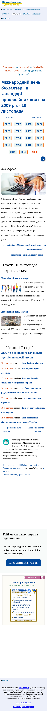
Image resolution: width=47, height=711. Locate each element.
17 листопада (7, 398)
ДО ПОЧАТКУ (7, 9)
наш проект (24, 688)
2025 (28, 124)
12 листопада (7, 363)
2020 (39, 131)
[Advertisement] (23, 43)
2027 (18, 124)
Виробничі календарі (12, 468)
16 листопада (7, 388)
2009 (16, 70)
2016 (39, 138)
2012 (39, 145)
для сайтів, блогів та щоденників (23, 586)
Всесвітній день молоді (15, 278)
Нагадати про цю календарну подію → (28, 255)
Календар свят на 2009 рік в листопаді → (21, 465)
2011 (12, 152)
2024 (39, 124)
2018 (18, 138)
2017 (28, 138)
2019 (7, 138)
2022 (18, 131)
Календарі (24, 67)
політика (6, 680)
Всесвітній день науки (14, 311)
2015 (7, 145)
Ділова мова (9, 67)
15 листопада (7, 378)
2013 (28, 145)
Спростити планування (23, 562)
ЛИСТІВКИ (36, 14)
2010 (23, 152)
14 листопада (7, 368)
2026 (7, 124)
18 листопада (7, 408)
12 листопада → (37, 117)
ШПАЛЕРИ (6, 18)
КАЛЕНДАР (16, 14)
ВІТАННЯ (26, 14)
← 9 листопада (9, 117)
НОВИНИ (6, 14)
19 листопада (7, 418)
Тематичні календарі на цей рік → (18, 474)
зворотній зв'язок (23, 702)
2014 (18, 145)
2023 (7, 131)
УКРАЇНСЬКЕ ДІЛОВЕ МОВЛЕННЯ (27, 9)
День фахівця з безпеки (32, 363)
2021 (28, 131)
